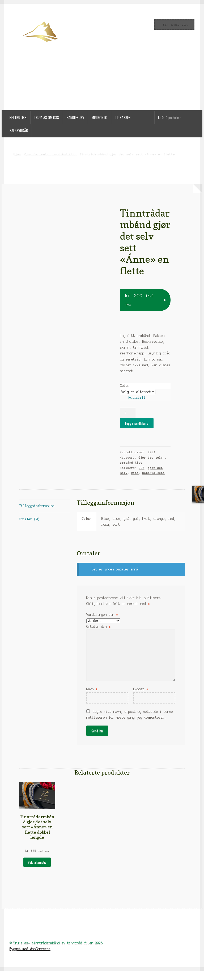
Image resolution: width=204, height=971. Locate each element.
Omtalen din (98, 626)
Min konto (99, 117)
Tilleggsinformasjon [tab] (36, 506)
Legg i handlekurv (136, 423)
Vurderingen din (102, 614)
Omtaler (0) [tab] (29, 519)
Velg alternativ (37, 862)
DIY (141, 467)
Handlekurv (75, 117)
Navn (91, 689)
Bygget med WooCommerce (30, 949)
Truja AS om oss (46, 117)
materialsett (153, 472)
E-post (140, 689)
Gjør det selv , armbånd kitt (50, 154)
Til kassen (122, 117)
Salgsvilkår (19, 130)
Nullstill (137, 397)
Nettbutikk (18, 117)
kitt (135, 472)
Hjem (17, 154)
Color (124, 385)
